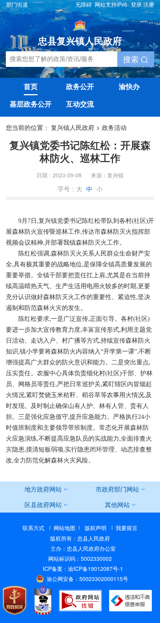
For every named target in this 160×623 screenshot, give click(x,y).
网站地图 (64, 528)
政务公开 (80, 86)
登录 (136, 4)
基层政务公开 (31, 104)
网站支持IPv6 (111, 4)
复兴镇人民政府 (72, 127)
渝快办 (129, 86)
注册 (148, 4)
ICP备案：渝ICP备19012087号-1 (83, 568)
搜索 (132, 59)
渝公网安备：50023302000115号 (87, 579)
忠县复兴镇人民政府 (80, 40)
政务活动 (114, 127)
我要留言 (126, 528)
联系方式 (33, 528)
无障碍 (83, 4)
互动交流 (80, 104)
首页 (31, 86)
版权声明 (95, 528)
